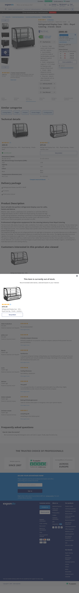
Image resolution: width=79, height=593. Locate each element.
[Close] (77, 276)
